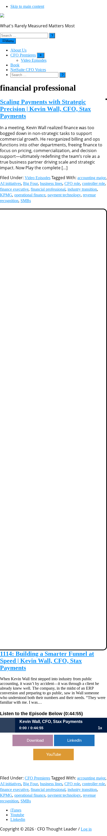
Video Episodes (37, 178)
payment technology (64, 195)
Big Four (30, 183)
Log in (86, 829)
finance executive (14, 189)
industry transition (82, 189)
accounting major (91, 178)
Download (35, 740)
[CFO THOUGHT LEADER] (2, 16)
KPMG (6, 195)
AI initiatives (10, 183)
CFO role (72, 183)
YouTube (53, 754)
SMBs (26, 200)
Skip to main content (27, 6)
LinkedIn (74, 740)
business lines (51, 183)
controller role (93, 183)
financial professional (48, 189)
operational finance (29, 195)
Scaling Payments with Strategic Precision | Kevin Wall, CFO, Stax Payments (45, 108)
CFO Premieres (37, 778)
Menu (9, 41)
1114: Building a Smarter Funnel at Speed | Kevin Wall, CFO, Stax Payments (47, 660)
